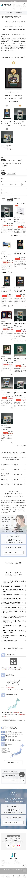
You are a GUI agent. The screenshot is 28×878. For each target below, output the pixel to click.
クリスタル (22, 9)
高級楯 (16, 464)
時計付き (4, 165)
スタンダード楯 (5, 469)
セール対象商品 (7, 193)
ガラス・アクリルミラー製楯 (5, 474)
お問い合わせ (16, 860)
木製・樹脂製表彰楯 (7, 163)
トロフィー (4, 9)
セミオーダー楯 (5, 484)
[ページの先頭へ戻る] (24, 870)
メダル (13, 9)
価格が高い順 (17, 198)
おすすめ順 (9, 200)
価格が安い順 (10, 198)
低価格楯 (16, 469)
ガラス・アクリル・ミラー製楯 (14, 160)
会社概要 (2, 860)
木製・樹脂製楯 (18, 474)
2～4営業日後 (11, 173)
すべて (3, 160)
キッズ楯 (16, 479)
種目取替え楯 (18, 163)
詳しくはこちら (13, 780)
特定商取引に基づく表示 (5, 863)
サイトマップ (3, 865)
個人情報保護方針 (17, 863)
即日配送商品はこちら (13, 762)
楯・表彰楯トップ (5, 464)
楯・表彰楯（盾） (5, 17)
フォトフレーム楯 (18, 484)
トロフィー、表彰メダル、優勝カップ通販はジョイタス (11, 16)
